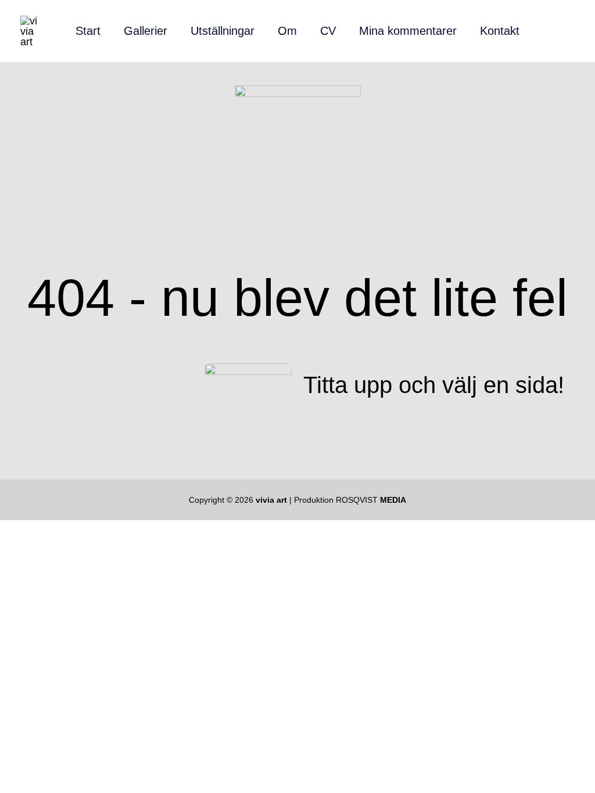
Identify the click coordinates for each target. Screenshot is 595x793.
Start (88, 30)
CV (328, 30)
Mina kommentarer (408, 30)
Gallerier (145, 30)
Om (287, 30)
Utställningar (223, 30)
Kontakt (499, 30)
